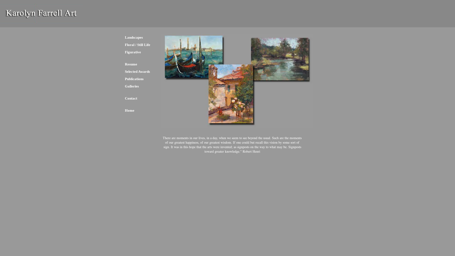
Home (129, 110)
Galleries (132, 86)
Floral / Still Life (137, 45)
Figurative (133, 52)
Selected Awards (137, 71)
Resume (131, 64)
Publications (134, 79)
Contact (131, 98)
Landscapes (134, 37)
